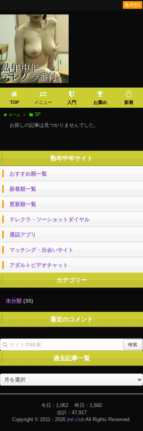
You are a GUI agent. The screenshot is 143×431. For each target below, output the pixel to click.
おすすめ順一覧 (28, 173)
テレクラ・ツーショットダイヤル (50, 219)
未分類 (14, 301)
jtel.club (75, 419)
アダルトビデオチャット (39, 265)
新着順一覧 (23, 189)
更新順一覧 (23, 204)
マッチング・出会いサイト (42, 249)
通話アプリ (23, 234)
